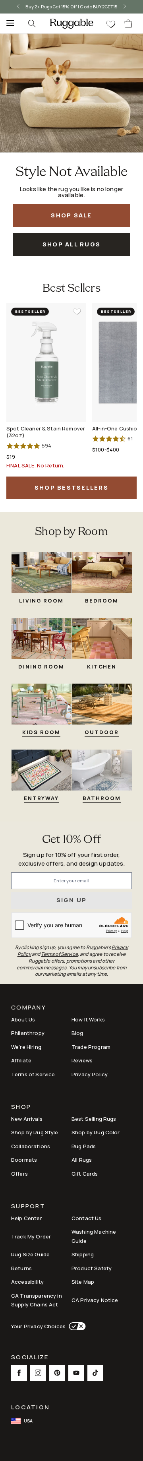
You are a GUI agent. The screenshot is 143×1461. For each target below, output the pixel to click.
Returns (21, 1268)
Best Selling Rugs (94, 1118)
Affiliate (21, 1060)
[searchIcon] (32, 23)
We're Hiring (26, 1046)
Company (28, 1008)
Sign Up (71, 900)
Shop (21, 1107)
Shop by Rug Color (96, 1132)
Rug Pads (84, 1146)
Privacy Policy (90, 1074)
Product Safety (92, 1268)
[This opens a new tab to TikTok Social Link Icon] (95, 1373)
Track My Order (31, 1236)
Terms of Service (33, 1074)
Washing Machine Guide (94, 1236)
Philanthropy (27, 1033)
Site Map (83, 1281)
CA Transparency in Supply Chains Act (36, 1300)
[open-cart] (129, 23)
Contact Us (87, 1218)
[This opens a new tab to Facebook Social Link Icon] (19, 1373)
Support (28, 1206)
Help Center (26, 1218)
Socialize (29, 1357)
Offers (19, 1173)
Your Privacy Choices (38, 1326)
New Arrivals (27, 1118)
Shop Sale (71, 215)
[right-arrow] (124, 7)
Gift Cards (85, 1173)
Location (30, 1407)
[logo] (71, 23)
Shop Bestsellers (71, 487)
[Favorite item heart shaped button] (77, 311)
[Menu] (8, 23)
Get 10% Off (71, 840)
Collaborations (30, 1146)
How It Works (88, 1019)
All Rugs (82, 1159)
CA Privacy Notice (95, 1300)
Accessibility (27, 1281)
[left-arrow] (18, 7)
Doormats (24, 1159)
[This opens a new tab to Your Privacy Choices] (76, 1326)
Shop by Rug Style (34, 1132)
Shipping (83, 1254)
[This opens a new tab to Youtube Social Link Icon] (76, 1373)
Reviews (82, 1060)
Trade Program (91, 1046)
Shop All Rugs (71, 244)
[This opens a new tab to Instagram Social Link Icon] (38, 1373)
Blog (77, 1033)
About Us (23, 1019)
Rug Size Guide (30, 1254)
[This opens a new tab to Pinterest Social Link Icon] (57, 1373)
